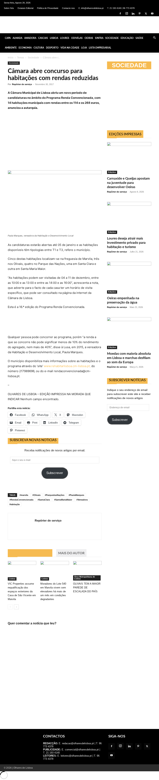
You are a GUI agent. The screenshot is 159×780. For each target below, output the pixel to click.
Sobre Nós (9, 8)
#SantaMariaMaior (63, 500)
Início (10, 57)
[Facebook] (120, 13)
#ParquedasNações (54, 495)
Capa (8, 38)
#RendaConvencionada (21, 500)
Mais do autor (71, 553)
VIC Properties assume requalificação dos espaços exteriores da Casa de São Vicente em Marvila (22, 591)
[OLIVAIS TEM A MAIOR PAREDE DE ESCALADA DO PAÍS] (87, 571)
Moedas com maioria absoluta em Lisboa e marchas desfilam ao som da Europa (129, 358)
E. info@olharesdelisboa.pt (91, 8)
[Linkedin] (133, 13)
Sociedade (112, 38)
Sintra (99, 38)
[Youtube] (152, 13)
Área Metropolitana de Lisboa (84, 578)
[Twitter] (146, 13)
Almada (17, 38)
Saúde (139, 38)
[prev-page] (10, 606)
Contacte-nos (68, 8)
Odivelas (77, 38)
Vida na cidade (69, 48)
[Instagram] (127, 13)
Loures (64, 38)
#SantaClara (44, 500)
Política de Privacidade (47, 8)
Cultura (39, 48)
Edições (112, 172)
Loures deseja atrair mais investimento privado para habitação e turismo (126, 243)
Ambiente (11, 48)
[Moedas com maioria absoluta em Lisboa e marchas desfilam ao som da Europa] (129, 333)
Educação (127, 38)
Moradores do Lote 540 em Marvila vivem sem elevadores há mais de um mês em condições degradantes (53, 591)
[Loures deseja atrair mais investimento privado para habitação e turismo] (129, 218)
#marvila (24, 495)
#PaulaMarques (76, 495)
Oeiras (89, 38)
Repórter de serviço (22, 84)
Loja (84, 48)
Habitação (15, 504)
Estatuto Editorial (25, 8)
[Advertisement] (133, 101)
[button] (154, 37)
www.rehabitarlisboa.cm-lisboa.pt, (67, 366)
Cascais (43, 38)
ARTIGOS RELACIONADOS (30, 553)
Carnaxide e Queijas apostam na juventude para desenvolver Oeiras (128, 183)
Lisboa (54, 38)
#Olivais (36, 495)
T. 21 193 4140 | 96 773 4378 (121, 8)
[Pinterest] (139, 13)
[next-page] (16, 606)
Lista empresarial (100, 48)
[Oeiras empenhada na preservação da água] (129, 278)
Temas (20, 57)
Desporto (52, 48)
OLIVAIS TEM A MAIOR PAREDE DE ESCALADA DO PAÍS (86, 587)
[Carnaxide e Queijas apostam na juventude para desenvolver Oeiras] (129, 158)
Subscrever (54, 473)
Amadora (30, 38)
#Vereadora (82, 500)
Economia (25, 48)
